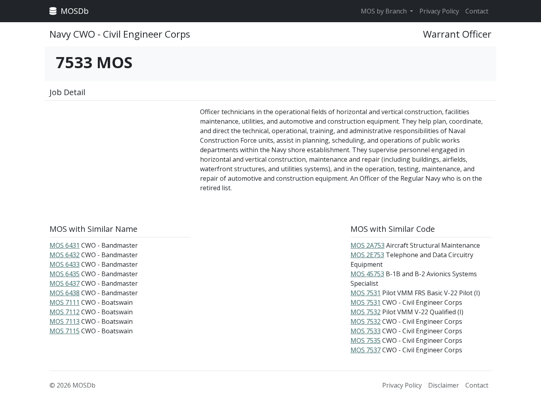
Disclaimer (443, 385)
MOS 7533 (366, 331)
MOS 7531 (366, 293)
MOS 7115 (65, 331)
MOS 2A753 (368, 245)
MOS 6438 (65, 293)
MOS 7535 (366, 340)
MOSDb (74, 11)
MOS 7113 (65, 321)
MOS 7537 (366, 350)
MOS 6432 (65, 254)
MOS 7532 (366, 312)
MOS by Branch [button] (384, 11)
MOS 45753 (367, 273)
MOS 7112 (65, 312)
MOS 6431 (65, 245)
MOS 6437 (65, 283)
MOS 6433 (65, 264)
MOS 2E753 (367, 254)
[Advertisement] (120, 162)
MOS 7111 (65, 302)
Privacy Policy (439, 11)
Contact (476, 11)
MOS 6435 (65, 273)
